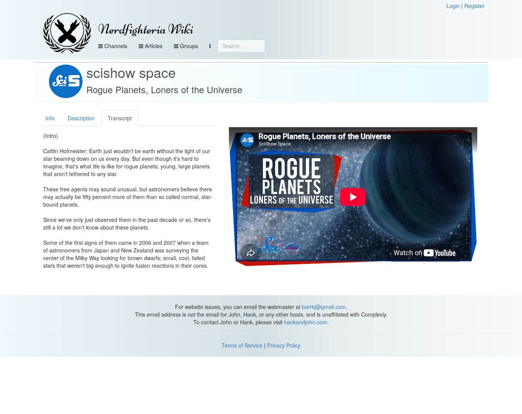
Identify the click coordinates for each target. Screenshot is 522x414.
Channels (115, 46)
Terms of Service (242, 345)
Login (453, 6)
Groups (188, 46)
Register (474, 6)
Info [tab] (50, 118)
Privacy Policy (283, 345)
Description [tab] (81, 118)
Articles (152, 46)
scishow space (131, 72)
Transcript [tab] (120, 118)
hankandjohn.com (305, 322)
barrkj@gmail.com (324, 306)
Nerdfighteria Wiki (145, 29)
